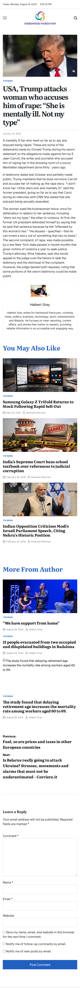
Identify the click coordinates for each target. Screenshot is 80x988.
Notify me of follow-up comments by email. (36, 944)
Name (8, 882)
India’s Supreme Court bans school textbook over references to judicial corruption (36, 466)
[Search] (75, 18)
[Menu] (5, 18)
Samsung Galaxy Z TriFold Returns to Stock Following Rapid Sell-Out (38, 404)
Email (8, 899)
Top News (8, 81)
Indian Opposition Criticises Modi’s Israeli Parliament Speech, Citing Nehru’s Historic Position (36, 530)
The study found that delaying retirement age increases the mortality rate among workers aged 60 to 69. (39, 706)
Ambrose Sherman (36, 412)
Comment (11, 836)
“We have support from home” (31, 623)
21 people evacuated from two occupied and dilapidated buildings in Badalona (39, 644)
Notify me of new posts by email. (28, 951)
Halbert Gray (35, 629)
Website (8, 915)
